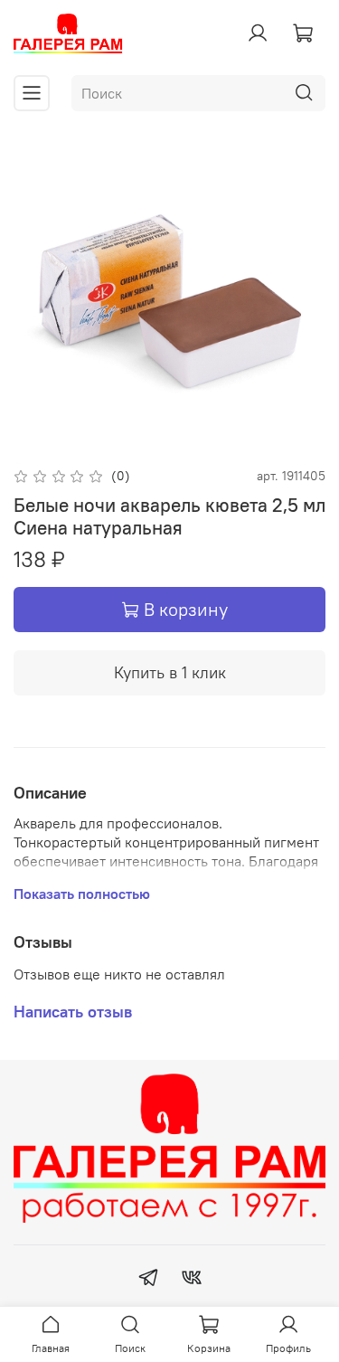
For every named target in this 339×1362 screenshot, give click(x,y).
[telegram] (148, 1279)
